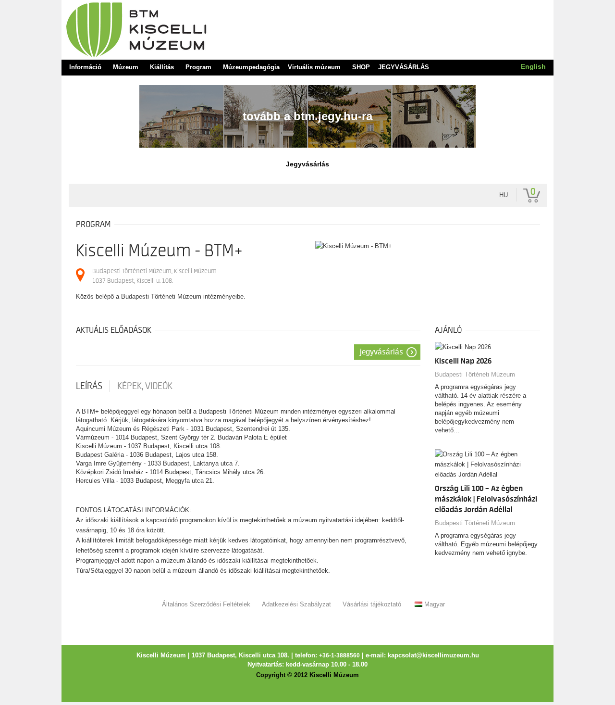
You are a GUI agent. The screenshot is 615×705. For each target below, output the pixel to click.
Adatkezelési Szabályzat (296, 604)
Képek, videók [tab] (144, 386)
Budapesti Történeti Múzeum (475, 374)
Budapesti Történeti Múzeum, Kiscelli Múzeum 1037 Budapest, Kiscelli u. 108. (154, 275)
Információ (85, 67)
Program (198, 67)
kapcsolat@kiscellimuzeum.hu (433, 655)
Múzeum (125, 67)
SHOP (361, 67)
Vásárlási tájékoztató (372, 604)
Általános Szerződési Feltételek (206, 604)
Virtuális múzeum (314, 67)
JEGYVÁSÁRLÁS (403, 67)
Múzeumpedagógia (251, 67)
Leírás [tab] (89, 386)
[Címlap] (308, 29)
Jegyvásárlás (381, 352)
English (533, 66)
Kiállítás (162, 67)
